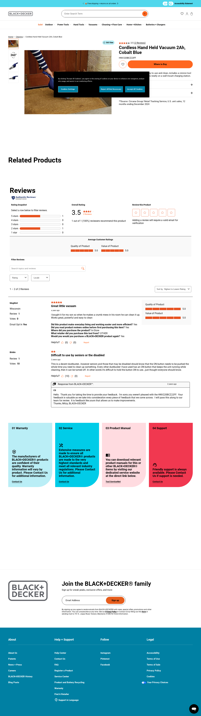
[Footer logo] (28, 591)
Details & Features (127, 84)
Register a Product (63, 670)
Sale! (40, 24)
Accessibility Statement (184, 3)
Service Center (61, 676)
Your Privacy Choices (157, 682)
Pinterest (104, 659)
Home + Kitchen (134, 24)
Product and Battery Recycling (69, 682)
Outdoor (49, 24)
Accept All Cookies (135, 89)
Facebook (105, 664)
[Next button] (117, 3)
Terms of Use (153, 659)
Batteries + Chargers (155, 24)
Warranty (58, 688)
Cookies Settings (68, 89)
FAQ (56, 664)
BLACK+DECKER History (20, 676)
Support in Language (66, 700)
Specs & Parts (125, 92)
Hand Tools (78, 24)
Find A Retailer (61, 694)
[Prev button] (84, 3)
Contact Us (17, 481)
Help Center (60, 653)
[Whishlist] (182, 13)
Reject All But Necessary (111, 89)
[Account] (187, 13)
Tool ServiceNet (113, 481)
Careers (12, 670)
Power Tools (63, 24)
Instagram (105, 653)
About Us (12, 653)
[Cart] (192, 13)
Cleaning (19, 37)
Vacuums (93, 24)
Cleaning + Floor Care (112, 24)
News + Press (15, 664)
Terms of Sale (153, 664)
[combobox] (105, 13)
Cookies (151, 676)
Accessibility (153, 653)
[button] (13, 44)
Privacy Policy (154, 670)
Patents (12, 659)
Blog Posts (13, 682)
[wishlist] (122, 64)
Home (10, 37)
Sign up (115, 600)
